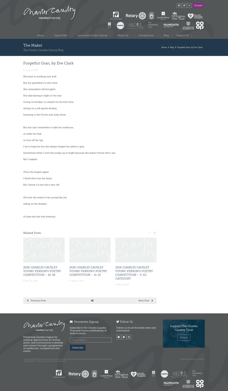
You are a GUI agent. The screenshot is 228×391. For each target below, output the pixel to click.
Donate (198, 5)
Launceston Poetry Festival (92, 35)
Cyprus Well (60, 35)
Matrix (201, 359)
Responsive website (188, 359)
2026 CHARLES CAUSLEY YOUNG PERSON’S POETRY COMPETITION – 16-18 (42, 271)
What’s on (122, 35)
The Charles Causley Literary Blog (43, 50)
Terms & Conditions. (57, 361)
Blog (166, 35)
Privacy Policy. (43, 361)
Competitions (146, 35)
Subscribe (77, 347)
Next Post (144, 300)
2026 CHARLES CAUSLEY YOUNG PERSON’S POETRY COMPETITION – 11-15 (88, 271)
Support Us (182, 35)
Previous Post (38, 300)
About (40, 35)
